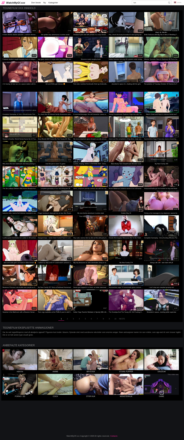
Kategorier (53, 2)
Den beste (36, 2)
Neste (122, 319)
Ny (44, 2)
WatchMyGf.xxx (15, 2)
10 (115, 319)
